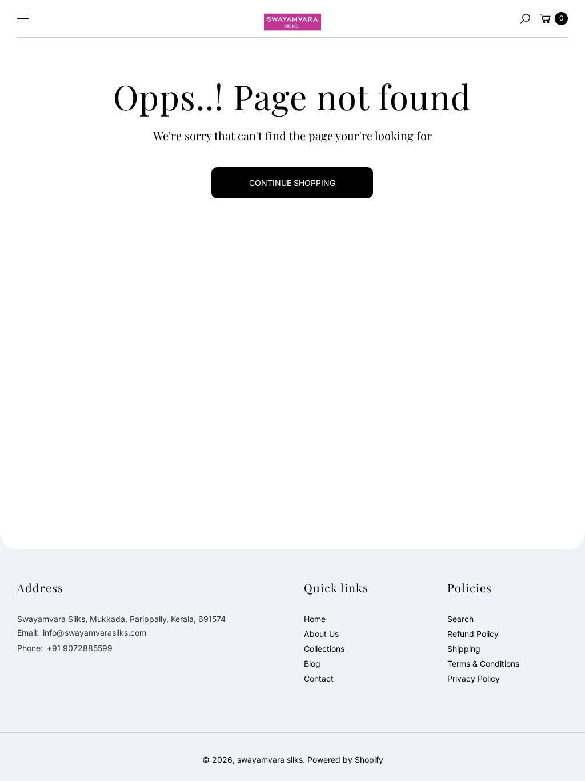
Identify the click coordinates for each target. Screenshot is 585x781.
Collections (324, 649)
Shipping (463, 649)
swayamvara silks (270, 759)
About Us (321, 634)
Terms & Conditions (483, 663)
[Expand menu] (22, 18)
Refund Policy (473, 634)
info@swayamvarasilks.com (93, 632)
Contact (319, 678)
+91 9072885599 (80, 648)
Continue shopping (292, 183)
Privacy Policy (473, 678)
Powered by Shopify (345, 759)
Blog (312, 663)
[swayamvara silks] (292, 19)
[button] (525, 18)
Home (315, 619)
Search (460, 619)
